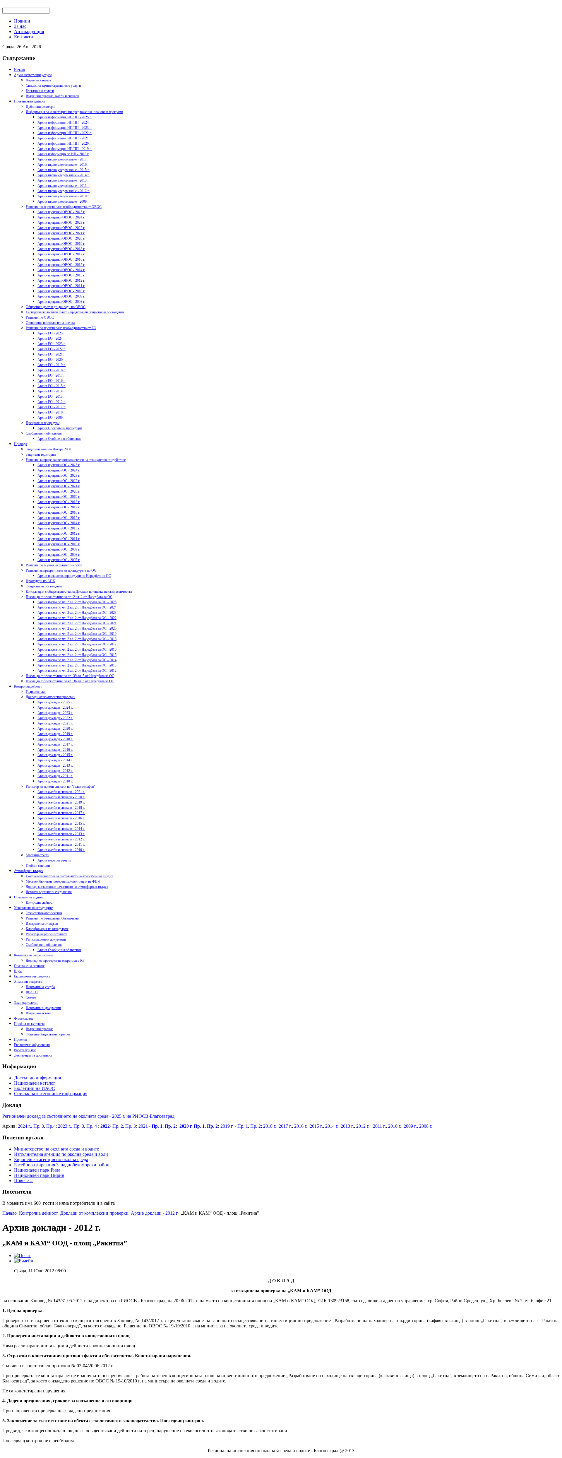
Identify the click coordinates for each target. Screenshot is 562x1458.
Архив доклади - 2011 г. (55, 776)
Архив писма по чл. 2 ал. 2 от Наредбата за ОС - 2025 (76, 602)
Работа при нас (25, 1050)
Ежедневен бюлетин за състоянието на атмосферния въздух (69, 876)
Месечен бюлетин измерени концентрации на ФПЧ (63, 881)
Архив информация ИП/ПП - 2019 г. (64, 149)
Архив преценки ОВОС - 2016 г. (61, 259)
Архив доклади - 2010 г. (55, 781)
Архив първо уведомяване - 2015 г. (63, 170)
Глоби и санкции (38, 866)
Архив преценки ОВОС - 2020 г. (61, 238)
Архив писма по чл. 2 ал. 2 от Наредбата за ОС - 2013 (76, 665)
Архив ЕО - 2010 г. (51, 412)
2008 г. (425, 1126)
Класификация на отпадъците (47, 929)
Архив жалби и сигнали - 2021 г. (61, 792)
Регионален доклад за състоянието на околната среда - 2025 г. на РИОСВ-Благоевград (88, 1116)
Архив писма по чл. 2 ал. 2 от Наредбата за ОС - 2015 (76, 655)
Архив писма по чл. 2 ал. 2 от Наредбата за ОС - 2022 (76, 618)
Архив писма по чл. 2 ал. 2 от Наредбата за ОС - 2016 (76, 649)
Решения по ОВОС (40, 317)
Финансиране (23, 1018)
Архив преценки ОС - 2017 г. (58, 507)
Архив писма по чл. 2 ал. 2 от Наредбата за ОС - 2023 (76, 613)
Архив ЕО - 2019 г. (51, 365)
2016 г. (300, 1126)
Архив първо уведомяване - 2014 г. (63, 175)
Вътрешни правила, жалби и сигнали (52, 96)
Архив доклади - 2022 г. (55, 718)
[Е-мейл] (23, 1260)
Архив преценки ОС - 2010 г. (58, 544)
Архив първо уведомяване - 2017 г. (63, 159)
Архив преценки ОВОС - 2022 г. (61, 228)
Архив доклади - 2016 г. (55, 750)
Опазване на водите (28, 897)
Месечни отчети (37, 855)
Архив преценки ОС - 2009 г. (58, 549)
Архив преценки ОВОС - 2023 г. (61, 223)
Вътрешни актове (38, 1013)
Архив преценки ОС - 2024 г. (58, 470)
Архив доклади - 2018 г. (55, 739)
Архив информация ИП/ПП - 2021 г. (64, 138)
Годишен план (36, 692)
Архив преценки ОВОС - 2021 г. (61, 233)
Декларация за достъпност (33, 1055)
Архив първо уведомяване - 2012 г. (63, 191)
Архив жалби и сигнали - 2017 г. (61, 813)
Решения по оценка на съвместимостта (54, 565)
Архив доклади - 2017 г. (55, 744)
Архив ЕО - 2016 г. (51, 381)
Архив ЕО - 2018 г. (51, 370)
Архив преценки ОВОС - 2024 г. (61, 217)
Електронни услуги (40, 91)
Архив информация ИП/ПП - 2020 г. (64, 143)
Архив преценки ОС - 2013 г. (58, 528)
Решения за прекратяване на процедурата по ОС (61, 570)
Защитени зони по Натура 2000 (48, 449)
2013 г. (347, 1126)
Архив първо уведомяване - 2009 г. (63, 201)
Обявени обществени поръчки (48, 1034)
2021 (143, 1126)
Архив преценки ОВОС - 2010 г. (61, 291)
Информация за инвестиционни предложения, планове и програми (74, 112)
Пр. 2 (117, 1126)
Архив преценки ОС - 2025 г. (58, 465)
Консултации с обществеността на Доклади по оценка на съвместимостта (79, 591)
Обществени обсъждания (44, 586)
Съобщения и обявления (44, 433)
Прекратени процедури (42, 423)
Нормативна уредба (40, 987)
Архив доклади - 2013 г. (55, 765)
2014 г (331, 1126)
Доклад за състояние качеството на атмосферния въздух (67, 887)
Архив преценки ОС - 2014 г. (58, 523)
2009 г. (410, 1126)
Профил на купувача (29, 1024)
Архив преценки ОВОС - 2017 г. (61, 254)
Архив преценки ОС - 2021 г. (58, 486)
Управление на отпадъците (33, 908)
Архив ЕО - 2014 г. (51, 391)
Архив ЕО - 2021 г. (51, 354)
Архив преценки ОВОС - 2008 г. (61, 302)
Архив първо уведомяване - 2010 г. (63, 196)
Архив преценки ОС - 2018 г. (58, 502)
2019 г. (226, 1126)
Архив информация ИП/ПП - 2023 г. (64, 128)
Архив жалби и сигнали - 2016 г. (61, 818)
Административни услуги (33, 75)
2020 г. (186, 1126)
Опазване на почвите (29, 966)
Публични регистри (40, 107)
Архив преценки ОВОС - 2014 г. (61, 270)
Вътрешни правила (39, 1029)
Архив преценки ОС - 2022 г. (58, 481)
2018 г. (269, 1126)
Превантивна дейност (29, 101)
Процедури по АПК (40, 581)
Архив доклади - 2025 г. (55, 702)
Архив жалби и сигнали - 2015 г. (61, 823)
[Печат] (22, 1255)
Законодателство (26, 1003)
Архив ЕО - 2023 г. (51, 344)
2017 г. (285, 1126)
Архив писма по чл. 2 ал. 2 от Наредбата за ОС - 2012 (76, 671)
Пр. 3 (38, 1126)
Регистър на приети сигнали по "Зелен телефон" (60, 786)
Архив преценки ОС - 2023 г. (58, 476)
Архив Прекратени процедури (59, 428)
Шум (18, 971)
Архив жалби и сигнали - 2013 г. (61, 834)
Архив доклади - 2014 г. (55, 760)
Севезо (31, 997)
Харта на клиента (38, 80)
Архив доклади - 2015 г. (55, 755)
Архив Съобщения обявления (59, 439)
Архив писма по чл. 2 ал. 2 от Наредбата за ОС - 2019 (76, 634)
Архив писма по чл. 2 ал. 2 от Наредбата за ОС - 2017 (76, 644)
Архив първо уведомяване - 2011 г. (63, 186)
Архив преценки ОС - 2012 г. (58, 533)
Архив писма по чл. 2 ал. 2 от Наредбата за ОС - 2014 (76, 660)
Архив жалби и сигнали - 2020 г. (61, 797)
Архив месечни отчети (54, 860)
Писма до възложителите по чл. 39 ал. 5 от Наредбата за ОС (70, 676)
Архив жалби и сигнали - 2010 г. (61, 850)
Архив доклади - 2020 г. (55, 729)
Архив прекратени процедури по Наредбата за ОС (74, 576)
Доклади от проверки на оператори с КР (55, 960)
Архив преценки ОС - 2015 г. (58, 518)
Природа (20, 444)
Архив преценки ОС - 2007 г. (58, 560)
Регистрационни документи (46, 939)
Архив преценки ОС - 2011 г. (58, 539)
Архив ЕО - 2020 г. (51, 360)
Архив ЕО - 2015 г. (51, 386)
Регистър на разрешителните (46, 934)
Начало (19, 70)
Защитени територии (41, 454)
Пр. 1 (157, 1126)
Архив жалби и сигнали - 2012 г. (61, 839)
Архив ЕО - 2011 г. (51, 407)
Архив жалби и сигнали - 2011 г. (61, 844)
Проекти (20, 1039)
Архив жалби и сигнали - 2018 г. (61, 808)
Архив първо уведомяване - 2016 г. (63, 165)
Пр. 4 (91, 1126)
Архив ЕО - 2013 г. (51, 396)
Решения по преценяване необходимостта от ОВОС (64, 207)
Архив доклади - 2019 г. (55, 734)
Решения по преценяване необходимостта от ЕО (61, 328)
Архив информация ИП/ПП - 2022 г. (64, 133)
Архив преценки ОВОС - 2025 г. (61, 212)
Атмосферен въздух (28, 871)
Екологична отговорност (32, 976)
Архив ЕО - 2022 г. (51, 349)
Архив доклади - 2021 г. (55, 723)
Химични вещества (28, 982)
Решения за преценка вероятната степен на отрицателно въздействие (76, 460)
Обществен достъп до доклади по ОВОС (55, 307)
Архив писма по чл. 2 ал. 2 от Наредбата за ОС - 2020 (76, 628)
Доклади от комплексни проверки (50, 697)
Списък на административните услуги (53, 85)
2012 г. (362, 1126)
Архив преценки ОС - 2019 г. (58, 497)
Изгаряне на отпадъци (42, 924)
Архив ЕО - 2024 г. (51, 338)
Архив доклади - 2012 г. (55, 771)
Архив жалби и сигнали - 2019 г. (61, 802)
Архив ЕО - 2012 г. (51, 402)
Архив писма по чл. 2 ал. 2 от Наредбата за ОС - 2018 (76, 639)
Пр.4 (51, 1126)
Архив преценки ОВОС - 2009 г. (61, 296)
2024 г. (24, 1126)
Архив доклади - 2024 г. (55, 707)
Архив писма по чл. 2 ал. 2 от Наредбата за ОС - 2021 (76, 623)
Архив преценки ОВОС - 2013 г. (61, 275)
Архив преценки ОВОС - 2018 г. (61, 249)
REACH (32, 992)
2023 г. (64, 1126)
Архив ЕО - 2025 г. (51, 333)
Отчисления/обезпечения (44, 913)
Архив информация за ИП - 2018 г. (63, 154)
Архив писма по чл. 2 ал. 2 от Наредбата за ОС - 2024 (76, 607)
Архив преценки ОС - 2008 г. (58, 555)
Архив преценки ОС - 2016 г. (58, 512)
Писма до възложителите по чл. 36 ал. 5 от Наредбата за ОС (70, 681)
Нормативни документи (43, 1008)
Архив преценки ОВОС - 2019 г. (61, 244)
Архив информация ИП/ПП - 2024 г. (64, 122)
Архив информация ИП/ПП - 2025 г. (64, 117)
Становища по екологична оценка (50, 323)
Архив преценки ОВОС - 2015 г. (61, 265)
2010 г (394, 1126)
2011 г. (379, 1126)
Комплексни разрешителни (33, 955)
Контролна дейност (28, 686)
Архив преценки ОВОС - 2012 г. (61, 280)
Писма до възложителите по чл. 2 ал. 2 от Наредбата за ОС (69, 597)
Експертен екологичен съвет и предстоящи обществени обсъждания (75, 312)
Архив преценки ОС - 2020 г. (58, 491)
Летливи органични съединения (49, 892)
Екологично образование (32, 1045)
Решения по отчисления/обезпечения (53, 918)
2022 (105, 1126)
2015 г (316, 1126)
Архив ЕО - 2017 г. (51, 375)
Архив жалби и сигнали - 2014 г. (61, 829)
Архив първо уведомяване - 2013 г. (63, 180)
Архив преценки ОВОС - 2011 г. (61, 286)
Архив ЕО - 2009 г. (51, 418)
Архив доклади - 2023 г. (55, 713)
